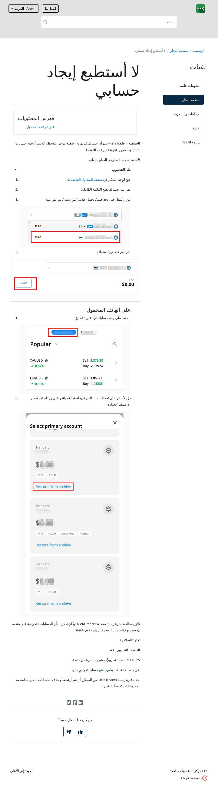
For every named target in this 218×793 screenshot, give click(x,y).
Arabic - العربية (25, 8)
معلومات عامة (190, 85)
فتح (101, 670)
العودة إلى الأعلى (21, 771)
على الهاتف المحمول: (41, 127)
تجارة (196, 128)
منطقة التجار (179, 50)
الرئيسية (199, 50)
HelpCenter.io (191, 778)
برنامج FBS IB (190, 142)
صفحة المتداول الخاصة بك (84, 179)
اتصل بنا (50, 8)
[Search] (45, 22)
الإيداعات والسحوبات (186, 114)
